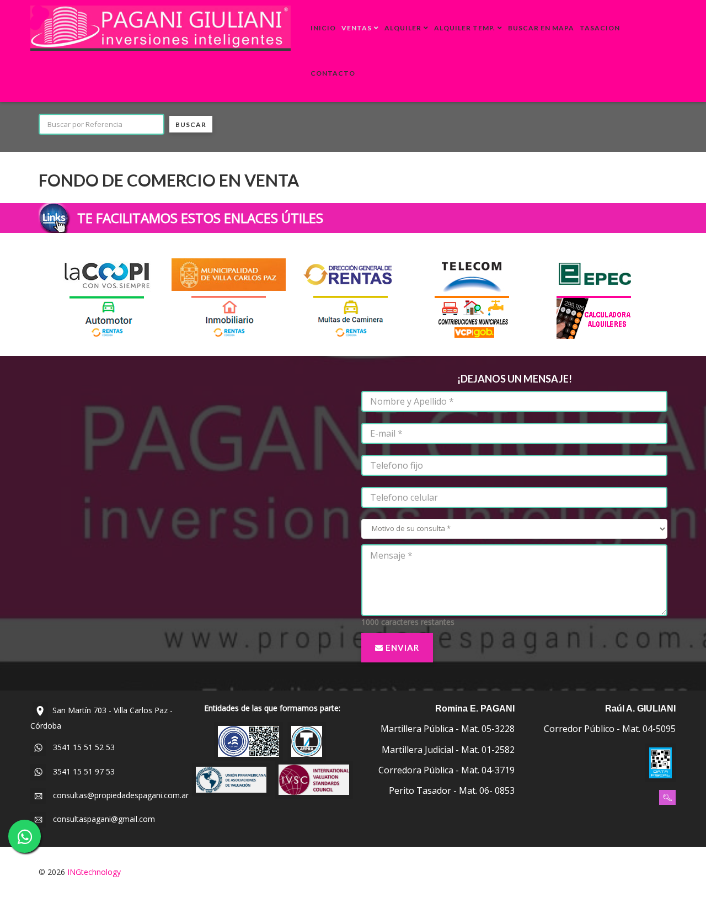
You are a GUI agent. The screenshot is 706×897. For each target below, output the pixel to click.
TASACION (600, 28)
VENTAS (356, 28)
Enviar (401, 647)
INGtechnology (94, 872)
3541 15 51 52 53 (80, 747)
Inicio (323, 28)
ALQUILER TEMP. (464, 28)
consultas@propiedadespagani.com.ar (117, 795)
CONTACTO (333, 73)
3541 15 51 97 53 (80, 771)
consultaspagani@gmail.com (100, 818)
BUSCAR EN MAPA (541, 28)
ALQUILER (402, 28)
